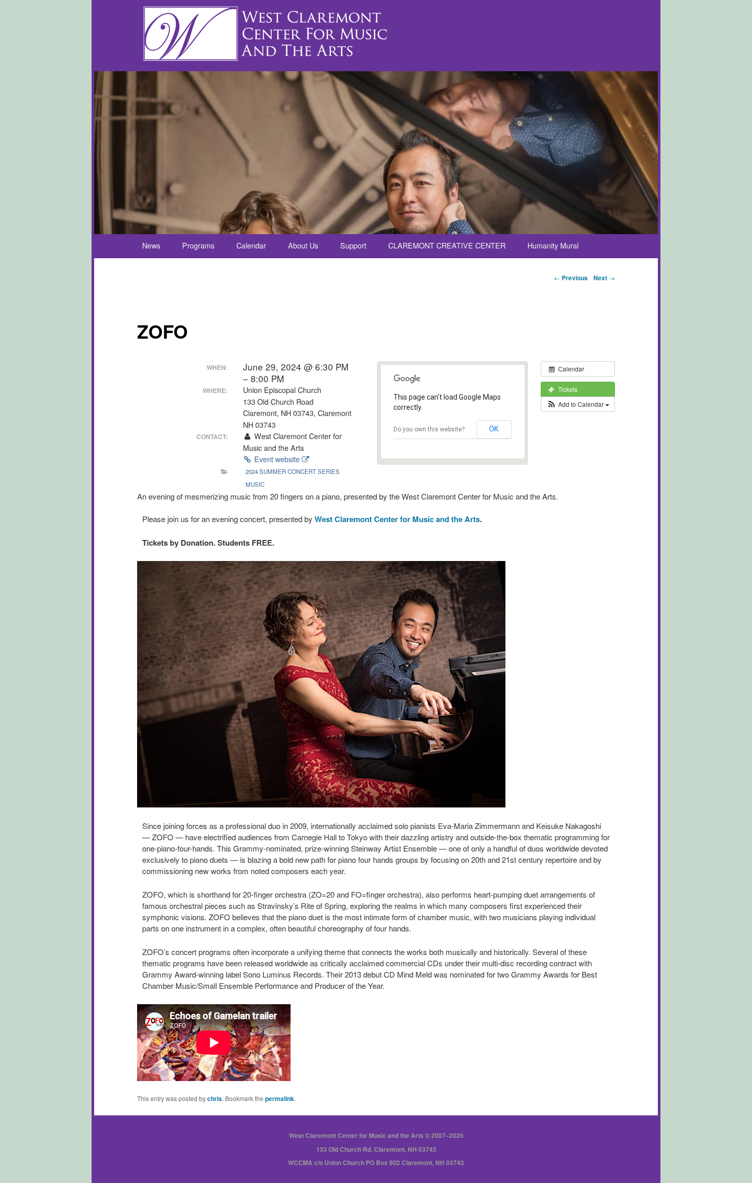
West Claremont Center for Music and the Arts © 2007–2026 (376, 1135)
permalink (279, 1098)
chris (214, 1098)
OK (494, 429)
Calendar (251, 245)
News (151, 245)
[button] (577, 404)
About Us (303, 245)
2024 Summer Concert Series (293, 471)
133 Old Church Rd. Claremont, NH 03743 (376, 1149)
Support (353, 245)
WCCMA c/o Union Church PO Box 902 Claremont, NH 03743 (376, 1162)
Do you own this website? (429, 429)
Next (604, 277)
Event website (277, 459)
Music (255, 484)
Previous (571, 277)
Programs (198, 245)
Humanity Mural (553, 245)
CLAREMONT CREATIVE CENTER (446, 245)
